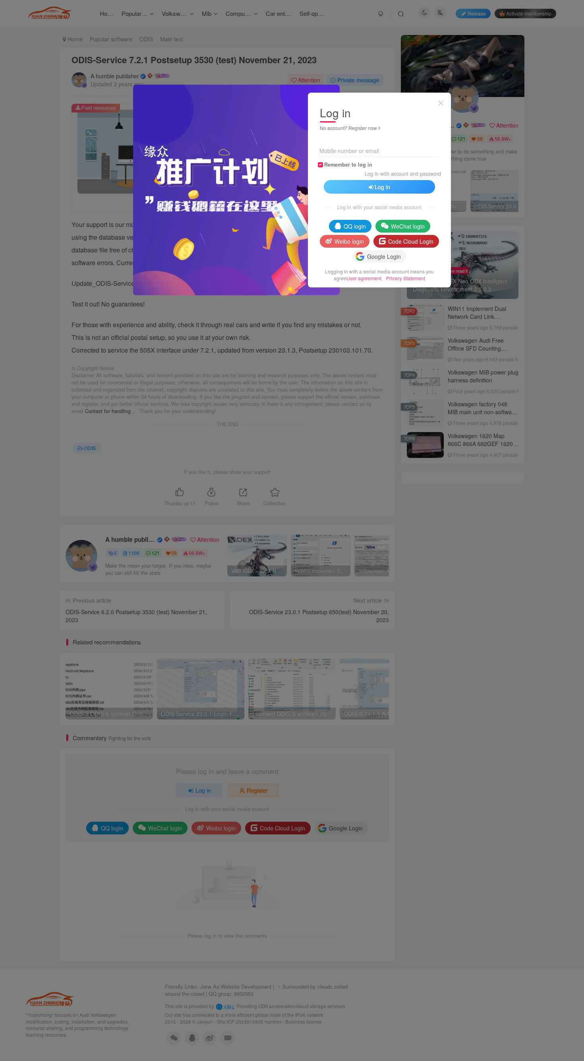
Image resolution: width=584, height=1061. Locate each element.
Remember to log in (348, 164)
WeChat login (408, 226)
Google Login (384, 256)
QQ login (355, 226)
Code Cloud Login (410, 241)
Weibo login (349, 241)
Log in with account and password (403, 173)
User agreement (363, 278)
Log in (382, 187)
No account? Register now (348, 127)
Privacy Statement (405, 278)
